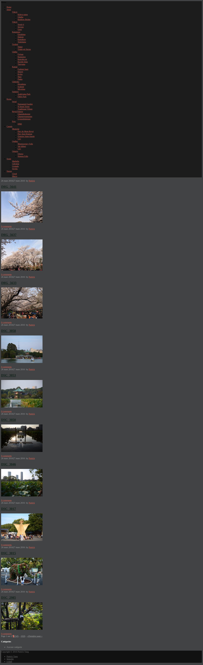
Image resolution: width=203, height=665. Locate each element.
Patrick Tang (12, 656)
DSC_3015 (8, 553)
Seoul (14, 102)
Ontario (15, 151)
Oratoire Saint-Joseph (26, 136)
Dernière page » (35, 636)
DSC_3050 (8, 420)
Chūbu (14, 52)
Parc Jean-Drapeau (25, 134)
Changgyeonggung (25, 117)
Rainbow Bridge (24, 20)
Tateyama (21, 64)
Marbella (15, 161)
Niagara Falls (23, 156)
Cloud (14, 174)
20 (24, 636)
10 (22, 636)
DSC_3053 (8, 375)
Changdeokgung (24, 114)
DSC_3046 (8, 464)
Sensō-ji (21, 24)
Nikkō (20, 47)
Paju (14, 121)
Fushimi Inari (23, 69)
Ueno (20, 29)
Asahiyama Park (24, 94)
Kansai (14, 67)
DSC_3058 (8, 331)
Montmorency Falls (25, 144)
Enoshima (21, 34)
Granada (15, 166)
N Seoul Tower (24, 107)
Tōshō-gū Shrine (24, 49)
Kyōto (20, 74)
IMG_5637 (8, 235)
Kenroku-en (22, 59)
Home (9, 7)
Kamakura (22, 39)
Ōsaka (20, 79)
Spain (9, 159)
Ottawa (20, 154)
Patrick (32, 181)
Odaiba (20, 17)
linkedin (10, 659)
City (19, 139)
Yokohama (22, 42)
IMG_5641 (8, 186)
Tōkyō (14, 12)
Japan (9, 10)
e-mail (9, 661)
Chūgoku (15, 82)
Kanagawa (16, 32)
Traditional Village (25, 109)
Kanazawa (22, 57)
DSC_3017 (8, 509)
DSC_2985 (8, 597)
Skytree (21, 27)
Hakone (21, 37)
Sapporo (15, 92)
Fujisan (20, 54)
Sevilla (15, 169)
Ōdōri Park (22, 97)
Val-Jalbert (22, 146)
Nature (9, 171)
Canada (9, 126)
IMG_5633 (8, 283)
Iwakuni (21, 87)
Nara (19, 77)
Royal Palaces (17, 112)
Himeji (20, 72)
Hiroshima (22, 84)
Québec (15, 141)
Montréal (15, 129)
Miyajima (21, 89)
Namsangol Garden (25, 104)
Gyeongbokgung (24, 119)
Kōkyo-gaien (23, 15)
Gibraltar (15, 164)
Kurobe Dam (23, 62)
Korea (9, 99)
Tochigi (15, 44)
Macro (14, 176)
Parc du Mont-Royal (26, 131)
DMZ (20, 124)
